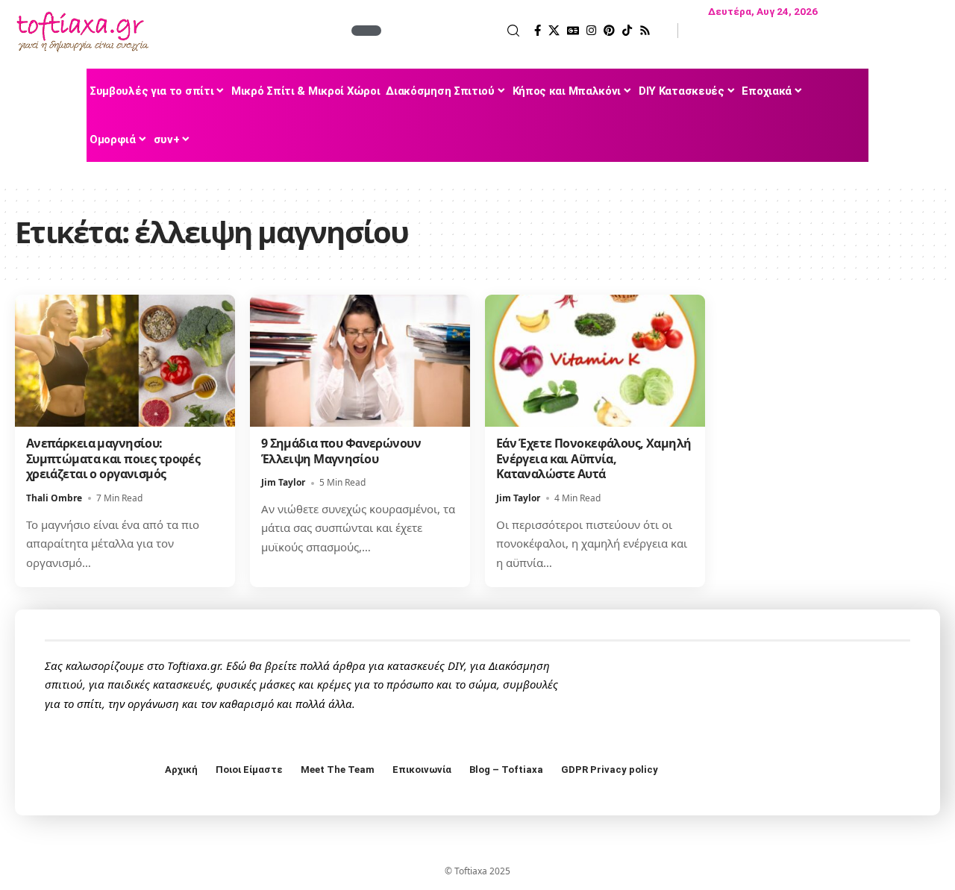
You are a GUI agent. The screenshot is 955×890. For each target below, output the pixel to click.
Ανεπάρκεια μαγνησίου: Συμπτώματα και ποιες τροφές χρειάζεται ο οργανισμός (113, 459)
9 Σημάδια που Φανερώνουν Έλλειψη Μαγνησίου (341, 451)
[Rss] (645, 30)
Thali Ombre (54, 498)
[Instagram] (591, 30)
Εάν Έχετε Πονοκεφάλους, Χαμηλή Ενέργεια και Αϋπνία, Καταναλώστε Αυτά (594, 459)
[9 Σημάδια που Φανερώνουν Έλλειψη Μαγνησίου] (360, 361)
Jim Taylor (283, 482)
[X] (554, 30)
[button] (452, 31)
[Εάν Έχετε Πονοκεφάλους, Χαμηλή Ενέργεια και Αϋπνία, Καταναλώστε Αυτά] (595, 361)
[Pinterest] (609, 30)
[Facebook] (537, 30)
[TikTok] (627, 30)
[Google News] (573, 30)
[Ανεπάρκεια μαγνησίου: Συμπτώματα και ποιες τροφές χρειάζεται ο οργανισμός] (125, 361)
